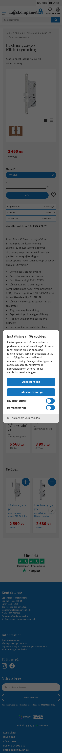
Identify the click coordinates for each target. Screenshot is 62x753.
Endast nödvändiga (31, 392)
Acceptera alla (31, 381)
